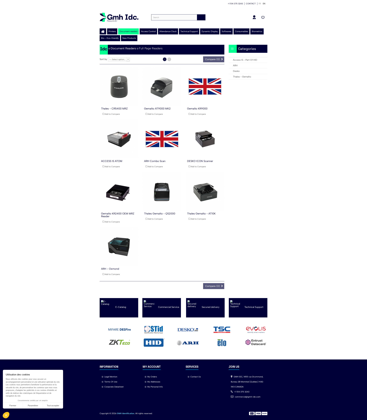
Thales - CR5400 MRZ (114, 108)
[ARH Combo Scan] (162, 139)
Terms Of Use (110, 382)
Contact (251, 3)
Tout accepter (53, 405)
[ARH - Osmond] (119, 246)
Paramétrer (33, 405)
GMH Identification (125, 413)
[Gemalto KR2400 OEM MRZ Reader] (119, 191)
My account (255, 17)
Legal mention (110, 377)
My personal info (155, 387)
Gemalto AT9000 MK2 (157, 108)
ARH (235, 65)
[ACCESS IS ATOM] (119, 139)
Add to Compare (112, 114)
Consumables (241, 31)
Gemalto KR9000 (197, 108)
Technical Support (189, 31)
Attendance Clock (168, 31)
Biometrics (257, 31)
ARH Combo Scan (154, 161)
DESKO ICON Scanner (200, 161)
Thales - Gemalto (242, 76)
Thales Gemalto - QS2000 (159, 213)
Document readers (128, 31)
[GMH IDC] (119, 17)
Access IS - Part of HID (245, 60)
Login (263, 17)
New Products (129, 38)
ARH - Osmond (110, 268)
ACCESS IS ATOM (111, 161)
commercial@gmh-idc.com (247, 397)
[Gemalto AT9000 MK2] (162, 86)
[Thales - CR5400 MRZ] (119, 86)
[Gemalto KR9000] (205, 86)
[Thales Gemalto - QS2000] (162, 191)
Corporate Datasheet (114, 387)
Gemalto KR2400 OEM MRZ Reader (117, 215)
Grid (164, 59)
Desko (236, 71)
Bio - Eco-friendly (110, 38)
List (169, 59)
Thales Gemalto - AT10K (201, 213)
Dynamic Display (210, 31)
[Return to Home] (104, 50)
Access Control (148, 31)
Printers (112, 31)
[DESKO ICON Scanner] (205, 139)
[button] (6, 415)
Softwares (226, 31)
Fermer (12, 405)
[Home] (103, 31)
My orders (152, 377)
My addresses (153, 382)
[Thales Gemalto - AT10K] (205, 191)
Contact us (195, 377)
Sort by (103, 59)
